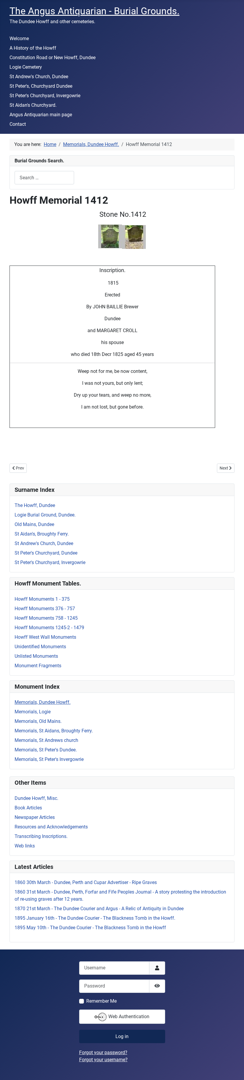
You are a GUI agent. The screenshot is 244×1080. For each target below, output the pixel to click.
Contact (18, 124)
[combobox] (44, 177)
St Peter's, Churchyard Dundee (41, 86)
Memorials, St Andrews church (46, 740)
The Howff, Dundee (35, 505)
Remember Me (101, 1001)
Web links (25, 846)
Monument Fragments (38, 665)
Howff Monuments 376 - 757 (45, 608)
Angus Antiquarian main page (41, 114)
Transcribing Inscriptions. (41, 836)
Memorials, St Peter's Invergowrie (49, 759)
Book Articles (28, 808)
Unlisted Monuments (36, 656)
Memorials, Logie (33, 712)
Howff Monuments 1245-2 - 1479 (49, 627)
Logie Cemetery (26, 67)
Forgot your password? (103, 1052)
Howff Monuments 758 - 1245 (46, 618)
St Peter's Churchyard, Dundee (46, 553)
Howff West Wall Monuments (45, 637)
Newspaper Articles (35, 817)
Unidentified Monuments (40, 646)
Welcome (19, 38)
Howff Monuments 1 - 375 (42, 599)
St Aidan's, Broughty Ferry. (42, 534)
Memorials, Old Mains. (38, 721)
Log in (122, 1036)
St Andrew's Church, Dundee (39, 76)
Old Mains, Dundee (34, 524)
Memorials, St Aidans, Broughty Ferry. (54, 731)
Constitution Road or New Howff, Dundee (53, 57)
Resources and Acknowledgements (51, 827)
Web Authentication (128, 1016)
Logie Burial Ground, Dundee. (45, 515)
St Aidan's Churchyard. (33, 105)
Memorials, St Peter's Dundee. (46, 750)
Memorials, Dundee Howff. (43, 702)
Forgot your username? (103, 1059)
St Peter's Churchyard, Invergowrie (45, 95)
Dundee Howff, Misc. (36, 798)
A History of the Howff (33, 48)
